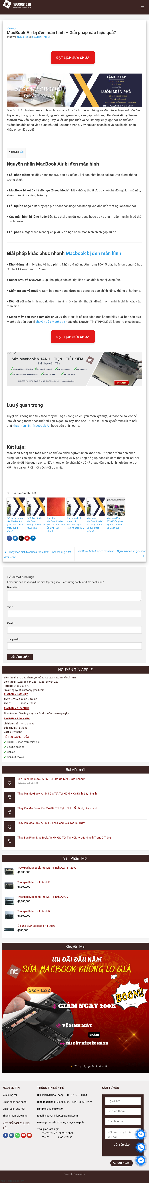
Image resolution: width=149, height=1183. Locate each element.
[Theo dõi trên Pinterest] (23, 1135)
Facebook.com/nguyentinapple (66, 1122)
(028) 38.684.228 (60, 1101)
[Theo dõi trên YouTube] (29, 1135)
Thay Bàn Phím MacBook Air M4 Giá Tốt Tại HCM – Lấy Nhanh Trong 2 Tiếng (64, 837)
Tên (10, 607)
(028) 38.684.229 (82, 1101)
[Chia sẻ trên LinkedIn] (33, 538)
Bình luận (13, 587)
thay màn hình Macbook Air (32, 425)
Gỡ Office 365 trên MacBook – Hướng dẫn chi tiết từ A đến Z (36, 523)
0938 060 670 (55, 1108)
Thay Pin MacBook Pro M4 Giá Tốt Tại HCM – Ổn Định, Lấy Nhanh (56, 524)
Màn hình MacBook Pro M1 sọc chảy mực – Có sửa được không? (95, 524)
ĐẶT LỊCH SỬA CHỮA (72, 58)
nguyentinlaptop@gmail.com (61, 1115)
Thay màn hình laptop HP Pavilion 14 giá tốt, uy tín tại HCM (75, 523)
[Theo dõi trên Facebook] (5, 1135)
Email (11, 623)
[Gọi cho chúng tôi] (17, 1135)
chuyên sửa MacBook (50, 321)
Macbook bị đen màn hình (93, 253)
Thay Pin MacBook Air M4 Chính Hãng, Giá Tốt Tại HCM (51, 823)
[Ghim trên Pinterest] (27, 538)
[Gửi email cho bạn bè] (21, 538)
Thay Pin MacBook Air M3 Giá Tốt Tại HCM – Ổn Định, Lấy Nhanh (57, 793)
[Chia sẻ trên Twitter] (15, 538)
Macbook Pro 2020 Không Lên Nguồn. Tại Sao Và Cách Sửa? (115, 523)
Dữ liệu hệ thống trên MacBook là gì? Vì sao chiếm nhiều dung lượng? (15, 524)
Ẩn (21, 152)
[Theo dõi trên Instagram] (11, 1135)
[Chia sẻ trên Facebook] (9, 538)
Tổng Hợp (11, 28)
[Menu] (142, 7)
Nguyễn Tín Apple (41, 37)
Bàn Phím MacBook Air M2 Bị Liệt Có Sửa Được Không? (51, 779)
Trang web (12, 639)
